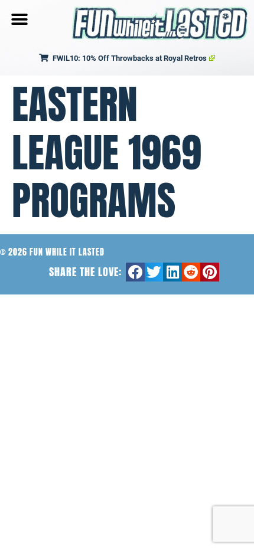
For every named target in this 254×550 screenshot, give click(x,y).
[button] (19, 19)
